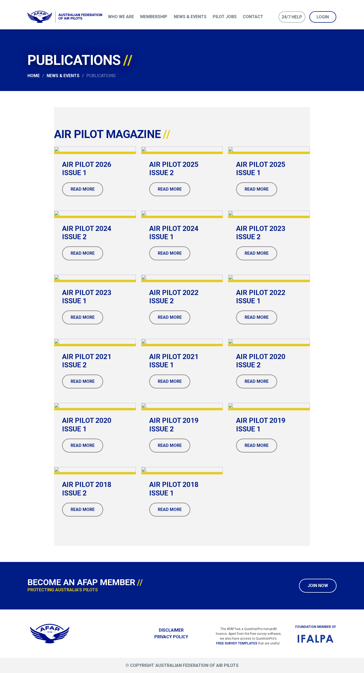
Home (33, 75)
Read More (83, 189)
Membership (153, 16)
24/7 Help (292, 16)
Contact (253, 16)
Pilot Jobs (225, 16)
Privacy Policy (171, 636)
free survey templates (236, 643)
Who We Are (121, 16)
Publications (101, 75)
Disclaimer (171, 630)
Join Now (318, 585)
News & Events (190, 16)
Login (323, 16)
